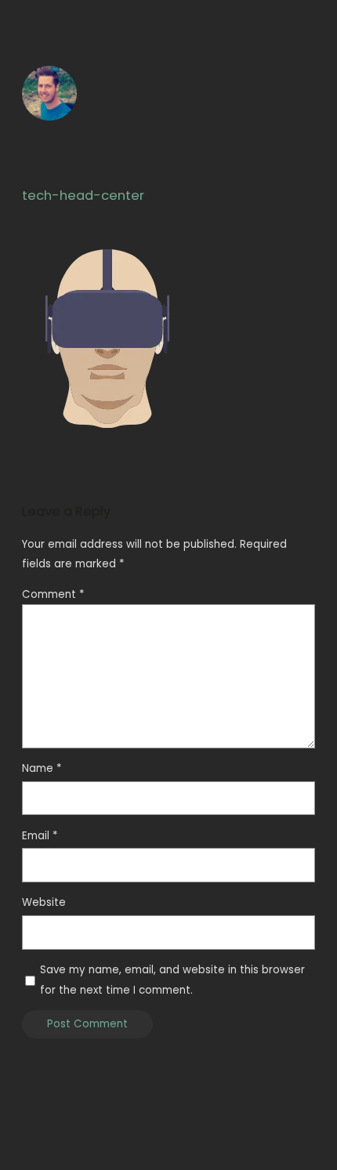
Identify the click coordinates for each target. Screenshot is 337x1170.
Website (44, 902)
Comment (53, 594)
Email (39, 835)
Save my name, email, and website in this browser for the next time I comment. (172, 979)
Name (41, 768)
